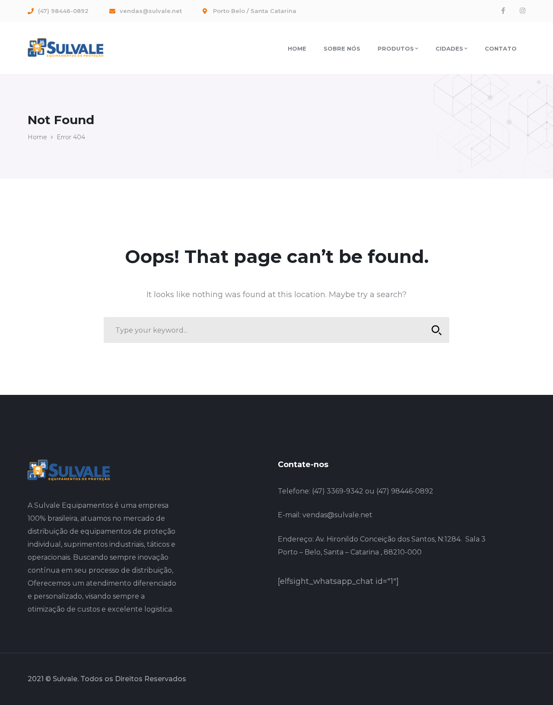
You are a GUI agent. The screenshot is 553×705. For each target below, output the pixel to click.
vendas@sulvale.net (337, 515)
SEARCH (436, 330)
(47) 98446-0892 (404, 491)
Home (37, 137)
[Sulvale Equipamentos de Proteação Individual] (65, 47)
